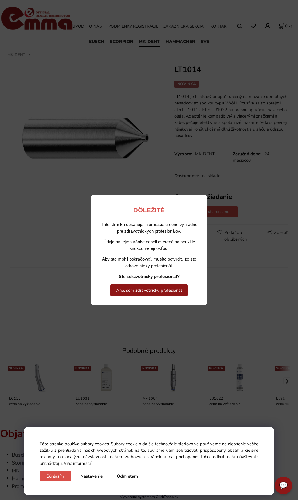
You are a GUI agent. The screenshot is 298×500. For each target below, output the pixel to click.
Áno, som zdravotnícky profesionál (149, 290)
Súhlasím (55, 476)
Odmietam (127, 476)
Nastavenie (91, 476)
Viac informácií (77, 463)
